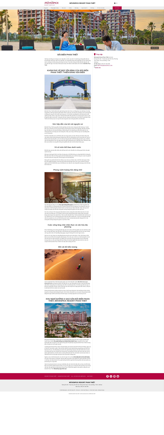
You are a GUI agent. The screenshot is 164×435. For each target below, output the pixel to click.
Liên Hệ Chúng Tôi (71, 390)
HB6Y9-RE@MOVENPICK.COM (104, 65)
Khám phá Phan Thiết (64, 376)
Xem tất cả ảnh (155, 47)
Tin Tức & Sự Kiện (100, 7)
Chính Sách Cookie (93, 390)
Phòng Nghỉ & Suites (55, 7)
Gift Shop (92, 7)
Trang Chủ (46, 7)
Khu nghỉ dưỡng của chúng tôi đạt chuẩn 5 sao (65, 341)
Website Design (101, 390)
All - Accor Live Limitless (78, 376)
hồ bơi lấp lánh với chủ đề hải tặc (82, 357)
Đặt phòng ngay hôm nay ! (60, 368)
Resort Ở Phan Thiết (51, 376)
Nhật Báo (89, 376)
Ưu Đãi (70, 7)
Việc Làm (78, 390)
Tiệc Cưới (64, 7)
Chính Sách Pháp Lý (85, 390)
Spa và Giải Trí (84, 7)
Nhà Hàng (76, 7)
